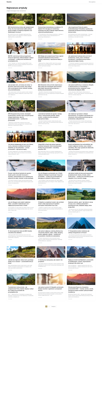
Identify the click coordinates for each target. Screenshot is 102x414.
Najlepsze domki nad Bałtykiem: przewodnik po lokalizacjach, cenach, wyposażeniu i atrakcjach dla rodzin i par (80, 261)
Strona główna (92, 1)
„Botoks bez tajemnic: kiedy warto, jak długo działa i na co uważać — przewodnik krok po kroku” (20, 261)
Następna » (54, 306)
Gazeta (9, 2)
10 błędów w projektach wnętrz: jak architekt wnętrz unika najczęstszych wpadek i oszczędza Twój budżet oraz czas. (51, 203)
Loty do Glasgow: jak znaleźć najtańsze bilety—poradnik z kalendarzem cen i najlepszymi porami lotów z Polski (19, 203)
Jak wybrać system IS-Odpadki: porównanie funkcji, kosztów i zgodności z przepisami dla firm (50, 288)
